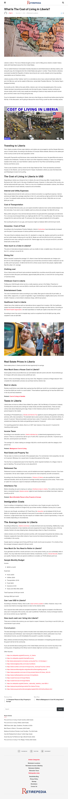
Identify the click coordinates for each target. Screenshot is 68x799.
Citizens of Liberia (37, 477)
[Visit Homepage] (34, 2)
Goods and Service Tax (30, 415)
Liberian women (24, 491)
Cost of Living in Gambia (17, 396)
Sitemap (34, 781)
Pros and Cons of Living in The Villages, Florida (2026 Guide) (20, 739)
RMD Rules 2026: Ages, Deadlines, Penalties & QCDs (18, 725)
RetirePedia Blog (34, 776)
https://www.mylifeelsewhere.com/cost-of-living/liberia (22, 675)
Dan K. (11, 13)
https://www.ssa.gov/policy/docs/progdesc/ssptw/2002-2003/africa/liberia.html (29, 689)
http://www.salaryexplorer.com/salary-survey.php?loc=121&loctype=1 (27, 661)
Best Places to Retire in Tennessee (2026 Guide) (17, 728)
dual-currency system (37, 604)
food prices (41, 229)
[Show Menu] (5, 2)
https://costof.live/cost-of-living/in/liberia (18, 678)
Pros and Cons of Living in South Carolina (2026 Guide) (18, 720)
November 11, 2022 (20, 13)
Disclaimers (34, 784)
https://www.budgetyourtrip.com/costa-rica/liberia (21, 664)
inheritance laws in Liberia (40, 489)
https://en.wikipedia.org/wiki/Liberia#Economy (20, 658)
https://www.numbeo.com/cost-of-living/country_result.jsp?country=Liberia (28, 667)
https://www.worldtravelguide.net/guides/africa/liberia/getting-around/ (27, 669)
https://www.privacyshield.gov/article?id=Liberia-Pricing (23, 686)
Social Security (53, 554)
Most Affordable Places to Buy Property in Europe (25, 497)
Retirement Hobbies (34, 768)
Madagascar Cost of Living (18, 448)
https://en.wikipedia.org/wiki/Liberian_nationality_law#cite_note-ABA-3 (27, 683)
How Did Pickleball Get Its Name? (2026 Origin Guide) (18, 734)
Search (60, 709)
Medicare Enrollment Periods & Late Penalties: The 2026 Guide (20, 731)
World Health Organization (14, 309)
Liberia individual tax (31, 434)
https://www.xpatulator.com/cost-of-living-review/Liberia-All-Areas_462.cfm (28, 672)
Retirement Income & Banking (34, 765)
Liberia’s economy (23, 526)
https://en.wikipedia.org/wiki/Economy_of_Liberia (21, 655)
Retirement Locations (32, 13)
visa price (40, 511)
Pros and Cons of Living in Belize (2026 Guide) (16, 722)
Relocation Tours (34, 770)
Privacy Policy (34, 779)
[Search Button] (63, 2)
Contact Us (34, 786)
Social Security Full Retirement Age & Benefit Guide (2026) (19, 737)
